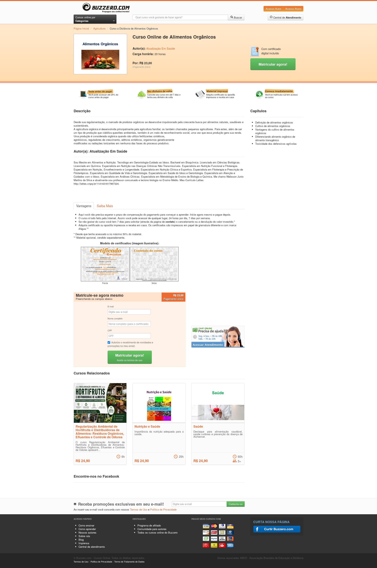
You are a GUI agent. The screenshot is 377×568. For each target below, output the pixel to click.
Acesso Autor (273, 8)
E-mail (110, 306)
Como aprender (87, 529)
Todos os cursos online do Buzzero (157, 532)
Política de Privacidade (163, 509)
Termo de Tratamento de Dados (129, 561)
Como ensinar (86, 525)
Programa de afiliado (149, 525)
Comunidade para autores (152, 529)
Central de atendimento (92, 547)
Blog (81, 539)
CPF (110, 330)
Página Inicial (81, 28)
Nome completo (115, 318)
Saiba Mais (105, 205)
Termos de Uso (138, 509)
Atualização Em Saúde (160, 48)
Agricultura (99, 28)
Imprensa (84, 543)
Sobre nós (84, 536)
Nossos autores (87, 532)
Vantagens (83, 205)
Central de (287, 17)
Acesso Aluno (293, 8)
